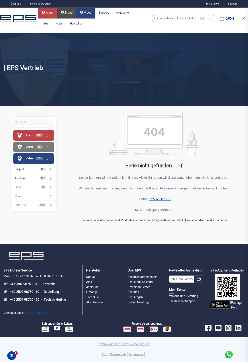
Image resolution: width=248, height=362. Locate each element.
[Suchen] (210, 18)
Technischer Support (182, 301)
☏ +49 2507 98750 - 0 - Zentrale (29, 284)
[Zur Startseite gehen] (18, 18)
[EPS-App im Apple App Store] (237, 305)
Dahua (90, 277)
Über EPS (134, 270)
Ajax (89, 282)
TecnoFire (92, 297)
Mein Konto (177, 289)
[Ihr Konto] (243, 18)
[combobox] (175, 18)
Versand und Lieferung (183, 296)
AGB (104, 354)
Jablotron (92, 287)
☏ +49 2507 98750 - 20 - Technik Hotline (35, 299)
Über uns (16, 3)
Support (232, 3)
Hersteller (93, 270)
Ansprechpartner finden (142, 277)
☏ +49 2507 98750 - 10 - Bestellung (31, 292)
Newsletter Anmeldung (185, 270)
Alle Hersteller (95, 302)
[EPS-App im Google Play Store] (219, 305)
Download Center (139, 287)
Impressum (136, 354)
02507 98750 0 (160, 199)
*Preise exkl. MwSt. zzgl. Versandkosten (124, 344)
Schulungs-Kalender (140, 282)
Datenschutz (118, 354)
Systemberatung (138, 302)
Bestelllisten (212, 3)
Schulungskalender (40, 3)
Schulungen (135, 297)
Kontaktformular (35, 312)
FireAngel (92, 292)
